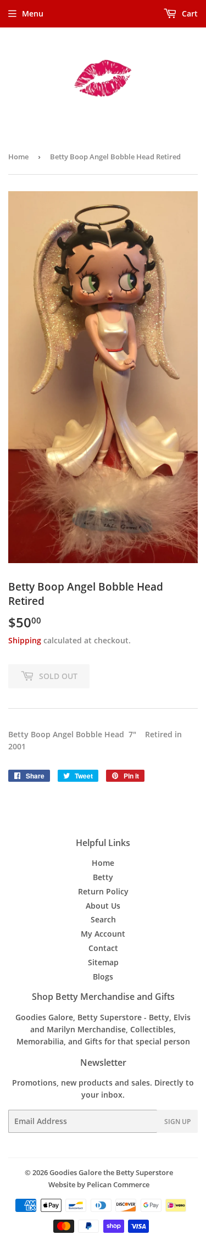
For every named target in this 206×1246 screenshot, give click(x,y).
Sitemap (103, 962)
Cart (189, 13)
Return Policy (103, 891)
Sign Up (177, 1121)
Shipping (24, 640)
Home (18, 157)
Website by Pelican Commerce (98, 1184)
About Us (103, 905)
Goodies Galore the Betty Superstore (111, 1172)
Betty (103, 877)
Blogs (103, 976)
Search (103, 919)
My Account (103, 933)
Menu (32, 13)
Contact (103, 948)
